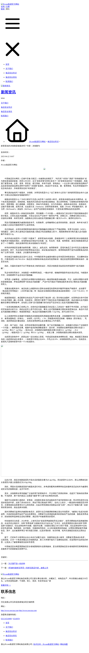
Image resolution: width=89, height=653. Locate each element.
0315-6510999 (6, 619)
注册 (8, 7)
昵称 (3, 9)
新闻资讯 (8, 92)
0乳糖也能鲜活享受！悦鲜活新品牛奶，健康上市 (28, 568)
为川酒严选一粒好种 (16, 564)
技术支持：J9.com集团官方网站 (46, 644)
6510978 (16, 619)
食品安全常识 (6, 107)
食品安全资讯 (6, 112)
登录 (3, 7)
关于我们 (4, 103)
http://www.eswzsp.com (10, 610)
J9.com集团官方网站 (37, 142)
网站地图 (64, 644)
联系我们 (4, 116)
